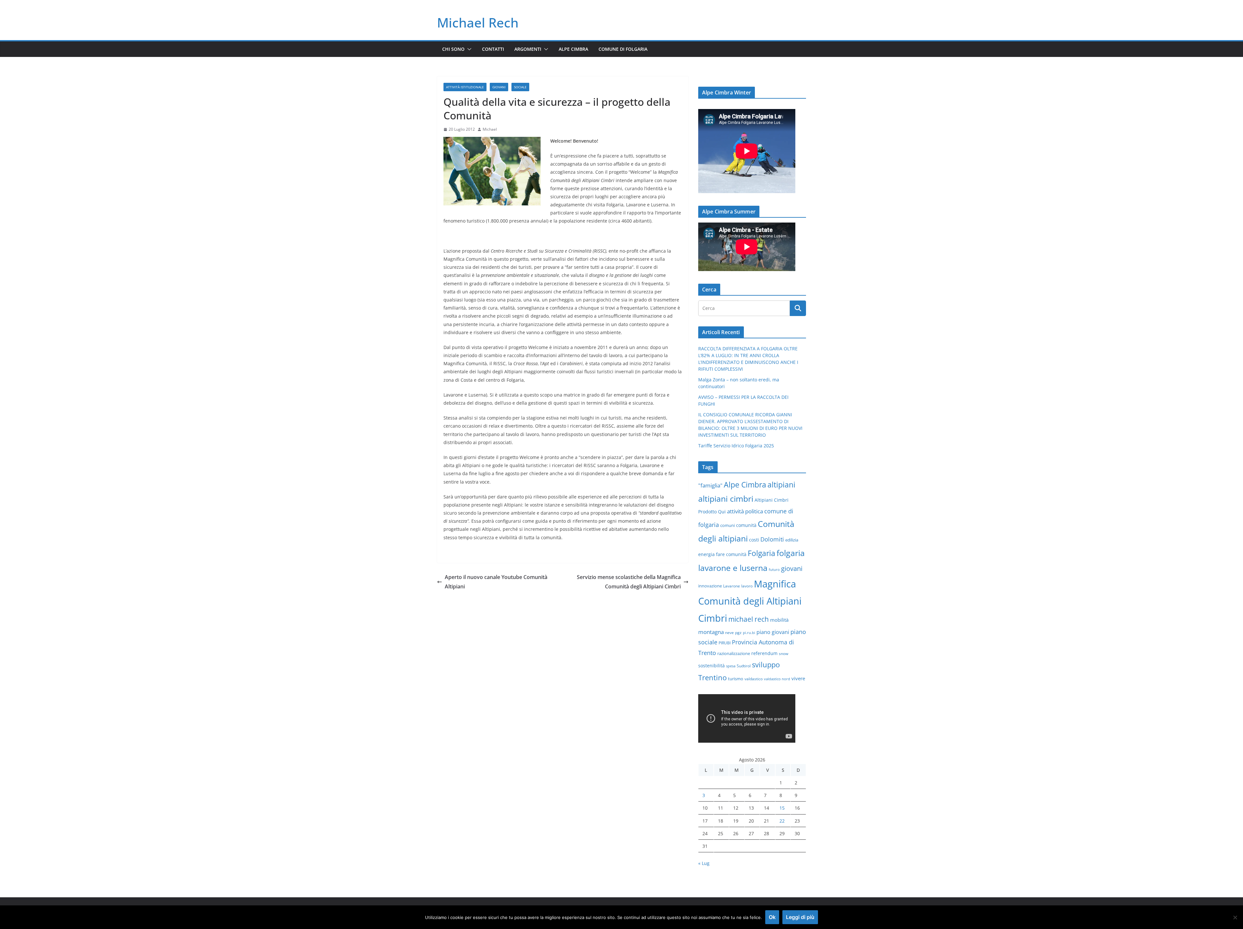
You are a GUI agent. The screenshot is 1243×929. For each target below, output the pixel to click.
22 (782, 821)
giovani (791, 568)
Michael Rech (478, 22)
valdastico (754, 678)
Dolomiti (772, 539)
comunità (746, 525)
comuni (727, 525)
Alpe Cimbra (573, 49)
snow (783, 653)
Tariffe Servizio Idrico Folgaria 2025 (736, 446)
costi (754, 540)
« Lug (704, 863)
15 (782, 808)
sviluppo (766, 665)
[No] (1235, 917)
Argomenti (527, 49)
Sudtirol (744, 665)
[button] (468, 49)
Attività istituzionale (465, 87)
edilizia (791, 540)
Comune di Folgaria (623, 49)
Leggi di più (800, 917)
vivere (798, 678)
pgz (738, 632)
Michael (490, 129)
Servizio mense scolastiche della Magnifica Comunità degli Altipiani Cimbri (629, 582)
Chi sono (453, 49)
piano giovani (772, 632)
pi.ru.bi (749, 632)
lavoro (747, 585)
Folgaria (761, 553)
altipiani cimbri (725, 498)
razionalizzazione (733, 653)
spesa (730, 666)
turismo (735, 679)
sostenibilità (711, 666)
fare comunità (731, 554)
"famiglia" (710, 485)
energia (706, 554)
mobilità (779, 620)
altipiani (781, 484)
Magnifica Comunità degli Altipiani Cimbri (749, 601)
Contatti (493, 49)
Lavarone (731, 585)
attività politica (745, 511)
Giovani (499, 87)
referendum (764, 653)
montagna (711, 632)
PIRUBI (725, 642)
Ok (772, 917)
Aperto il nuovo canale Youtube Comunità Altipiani (496, 582)
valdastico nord (777, 679)
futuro (774, 569)
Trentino (712, 677)
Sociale (520, 87)
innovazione (710, 586)
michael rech (748, 619)
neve (729, 632)
